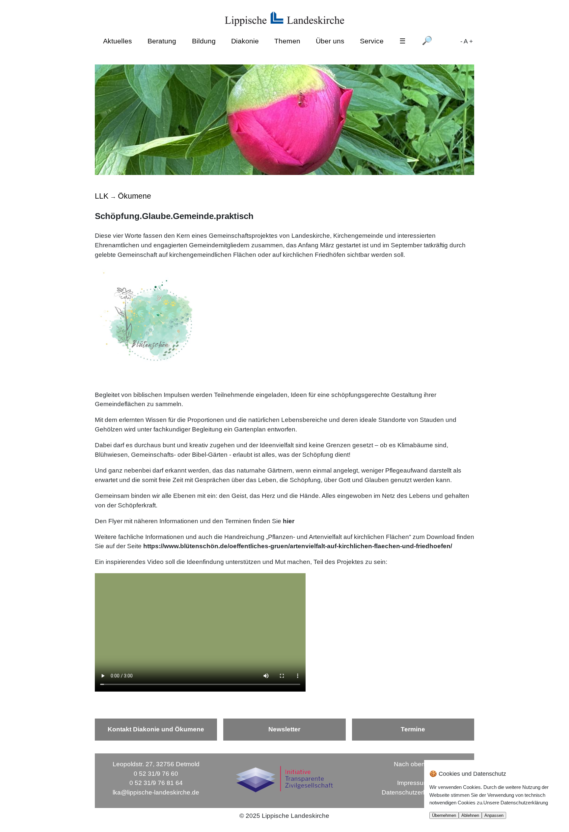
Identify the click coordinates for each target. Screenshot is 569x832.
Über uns (330, 40)
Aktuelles (117, 40)
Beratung (162, 40)
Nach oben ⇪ (413, 764)
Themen (287, 40)
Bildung (204, 40)
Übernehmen (444, 815)
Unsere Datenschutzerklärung (515, 802)
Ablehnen (470, 815)
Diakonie (245, 40)
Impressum (413, 782)
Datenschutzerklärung (413, 792)
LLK (101, 196)
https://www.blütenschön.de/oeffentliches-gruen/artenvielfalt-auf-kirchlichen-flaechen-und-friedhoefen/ (297, 546)
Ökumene (134, 196)
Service (372, 40)
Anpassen (493, 815)
